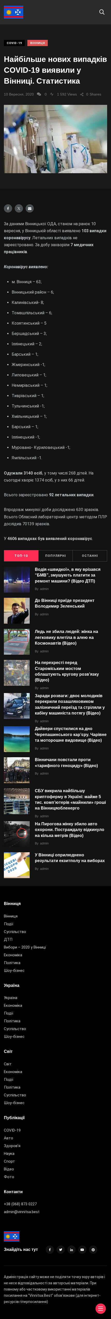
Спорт (9, 1161)
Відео (9, 1169)
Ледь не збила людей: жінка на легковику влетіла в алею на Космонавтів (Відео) (66, 637)
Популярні (55, 556)
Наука (9, 1153)
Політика (12, 962)
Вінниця (37, 43)
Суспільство (15, 931)
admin (44, 589)
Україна (10, 997)
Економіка (13, 955)
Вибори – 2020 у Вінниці (25, 947)
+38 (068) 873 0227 (20, 1204)
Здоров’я (12, 1145)
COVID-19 (14, 43)
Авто (8, 1138)
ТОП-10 (21, 556)
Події (8, 924)
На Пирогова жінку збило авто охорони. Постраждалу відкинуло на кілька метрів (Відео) (69, 830)
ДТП (8, 939)
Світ (8, 1064)
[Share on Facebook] (8, 208)
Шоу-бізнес (14, 970)
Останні (90, 556)
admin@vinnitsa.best (21, 1211)
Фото (9, 1177)
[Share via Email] (30, 208)
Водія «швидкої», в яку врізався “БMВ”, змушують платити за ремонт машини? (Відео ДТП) (67, 575)
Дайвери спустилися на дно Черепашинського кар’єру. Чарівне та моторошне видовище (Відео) (71, 734)
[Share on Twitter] (19, 208)
